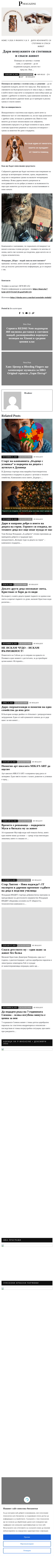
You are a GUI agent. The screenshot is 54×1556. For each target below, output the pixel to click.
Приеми (27, 1537)
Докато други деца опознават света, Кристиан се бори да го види (24, 590)
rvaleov (31, 77)
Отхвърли (27, 1551)
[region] (27, 1530)
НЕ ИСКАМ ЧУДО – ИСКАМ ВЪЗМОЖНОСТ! (20, 649)
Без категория (26, 74)
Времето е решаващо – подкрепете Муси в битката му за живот (23, 827)
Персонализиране (27, 1544)
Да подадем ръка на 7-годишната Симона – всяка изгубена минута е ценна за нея (23, 1015)
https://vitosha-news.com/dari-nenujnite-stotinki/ (30, 297)
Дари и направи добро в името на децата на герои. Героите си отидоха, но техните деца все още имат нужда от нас (27, 526)
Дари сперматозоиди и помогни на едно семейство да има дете (26, 708)
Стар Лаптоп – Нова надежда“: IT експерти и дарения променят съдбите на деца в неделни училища (26, 887)
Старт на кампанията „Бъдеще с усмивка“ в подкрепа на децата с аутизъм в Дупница (22, 464)
